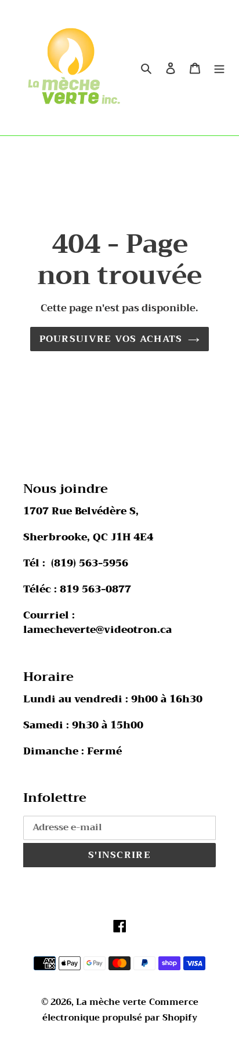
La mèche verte (111, 1002)
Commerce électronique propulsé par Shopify (120, 1010)
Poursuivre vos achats (111, 339)
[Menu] (219, 67)
